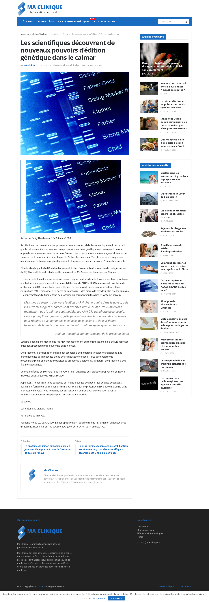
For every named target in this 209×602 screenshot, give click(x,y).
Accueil (23, 34)
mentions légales (96, 598)
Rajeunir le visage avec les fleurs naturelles (173, 230)
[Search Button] (186, 21)
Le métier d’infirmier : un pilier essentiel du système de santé (173, 104)
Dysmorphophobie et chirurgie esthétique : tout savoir (173, 363)
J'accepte (116, 598)
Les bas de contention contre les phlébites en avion (173, 213)
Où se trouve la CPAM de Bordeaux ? (172, 195)
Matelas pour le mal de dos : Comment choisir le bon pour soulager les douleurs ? (174, 323)
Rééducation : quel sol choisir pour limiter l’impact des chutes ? (173, 86)
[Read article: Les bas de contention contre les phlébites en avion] (149, 215)
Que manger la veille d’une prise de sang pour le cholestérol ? (172, 142)
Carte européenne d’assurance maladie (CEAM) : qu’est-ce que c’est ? (173, 285)
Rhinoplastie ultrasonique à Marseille (168, 304)
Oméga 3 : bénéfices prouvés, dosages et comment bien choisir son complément (162, 66)
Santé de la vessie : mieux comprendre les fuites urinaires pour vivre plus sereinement (173, 123)
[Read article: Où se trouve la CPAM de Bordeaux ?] (149, 198)
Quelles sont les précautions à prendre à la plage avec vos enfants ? (174, 177)
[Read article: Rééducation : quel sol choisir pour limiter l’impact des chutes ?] (149, 88)
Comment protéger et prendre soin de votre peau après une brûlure (174, 266)
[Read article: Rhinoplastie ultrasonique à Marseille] (149, 306)
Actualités (44, 21)
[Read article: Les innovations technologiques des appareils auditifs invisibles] (149, 383)
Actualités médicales (37, 34)
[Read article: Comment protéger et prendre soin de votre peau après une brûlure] (149, 267)
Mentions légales (167, 586)
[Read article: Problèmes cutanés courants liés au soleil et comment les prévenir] (149, 344)
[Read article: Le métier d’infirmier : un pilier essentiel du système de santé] (149, 106)
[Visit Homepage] (40, 8)
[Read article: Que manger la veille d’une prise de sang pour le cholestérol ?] (149, 144)
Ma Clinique (29, 65)
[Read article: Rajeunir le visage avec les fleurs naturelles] (149, 233)
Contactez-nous (104, 21)
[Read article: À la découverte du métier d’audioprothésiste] (149, 250)
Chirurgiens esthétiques (75, 20)
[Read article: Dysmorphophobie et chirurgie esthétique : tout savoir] (149, 365)
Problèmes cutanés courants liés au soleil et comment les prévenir (173, 344)
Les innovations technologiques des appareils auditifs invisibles (171, 382)
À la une (28, 21)
